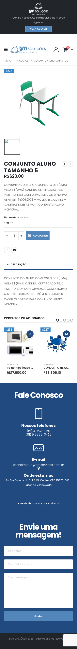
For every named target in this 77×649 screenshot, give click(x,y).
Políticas (53, 503)
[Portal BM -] (28, 49)
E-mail (14, 250)
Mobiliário (23, 217)
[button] (57, 320)
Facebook (7, 250)
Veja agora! (38, 28)
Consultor (39, 503)
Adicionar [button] (30, 334)
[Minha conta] (56, 49)
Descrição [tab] (18, 264)
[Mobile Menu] (7, 49)
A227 (12, 222)
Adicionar (40, 236)
